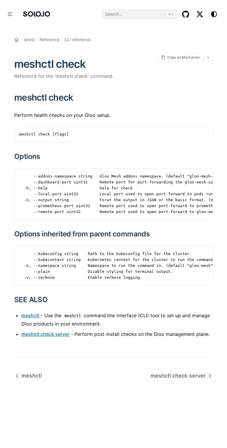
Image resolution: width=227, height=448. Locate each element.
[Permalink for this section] (80, 97)
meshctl (30, 315)
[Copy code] (205, 134)
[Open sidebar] (10, 14)
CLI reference (77, 39)
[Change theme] (214, 14)
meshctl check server (45, 334)
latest (29, 39)
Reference (49, 39)
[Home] (16, 39)
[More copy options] (208, 57)
